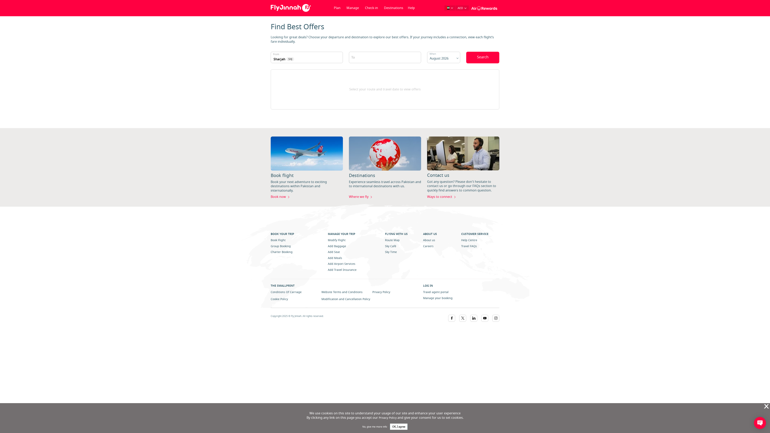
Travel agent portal (436, 292)
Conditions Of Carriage (286, 292)
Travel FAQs (469, 246)
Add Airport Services (341, 264)
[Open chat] (760, 423)
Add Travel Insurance (342, 270)
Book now (278, 197)
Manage (352, 8)
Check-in (371, 8)
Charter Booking (282, 252)
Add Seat (334, 252)
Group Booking (281, 246)
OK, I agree (398, 427)
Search (482, 57)
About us (429, 240)
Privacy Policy (381, 292)
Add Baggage (337, 246)
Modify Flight (336, 240)
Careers (428, 246)
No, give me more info (374, 427)
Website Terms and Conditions (342, 292)
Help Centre (469, 240)
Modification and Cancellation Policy (345, 299)
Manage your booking (438, 298)
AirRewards (481, 8)
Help (411, 8)
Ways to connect (439, 197)
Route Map (392, 240)
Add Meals (335, 258)
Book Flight (278, 240)
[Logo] (291, 8)
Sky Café (390, 246)
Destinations (393, 8)
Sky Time (391, 252)
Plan (337, 8)
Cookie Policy (279, 299)
